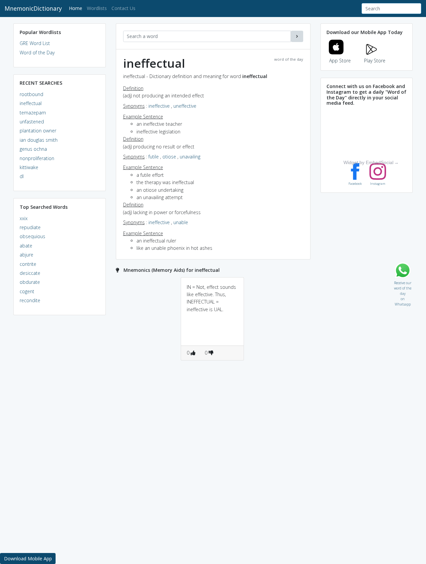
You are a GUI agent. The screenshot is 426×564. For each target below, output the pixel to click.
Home (77, 8)
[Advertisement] (59, 422)
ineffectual (31, 103)
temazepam (33, 112)
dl (22, 176)
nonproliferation (37, 158)
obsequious (32, 236)
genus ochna (33, 149)
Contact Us (123, 8)
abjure (26, 254)
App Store (340, 60)
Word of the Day (37, 52)
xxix (24, 218)
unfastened (32, 121)
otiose (169, 156)
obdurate (30, 282)
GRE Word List (35, 43)
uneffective (184, 106)
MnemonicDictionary (33, 8)
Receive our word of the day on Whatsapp (402, 281)
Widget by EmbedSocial (368, 162)
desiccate (30, 273)
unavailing (190, 156)
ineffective (159, 106)
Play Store (374, 60)
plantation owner (38, 130)
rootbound (31, 94)
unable (180, 222)
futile (153, 156)
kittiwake (29, 167)
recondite (30, 300)
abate (26, 245)
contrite (28, 264)
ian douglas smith (39, 140)
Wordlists (97, 8)
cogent (27, 291)
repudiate (30, 227)
